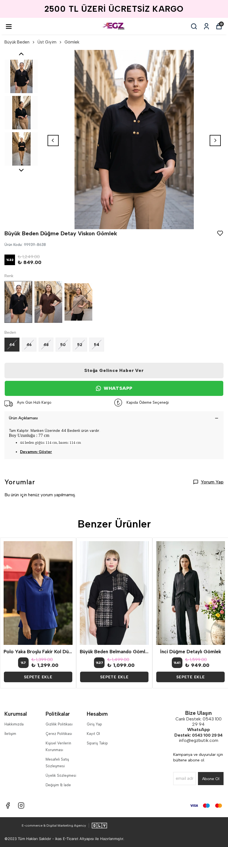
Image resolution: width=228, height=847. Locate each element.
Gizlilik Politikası (59, 724)
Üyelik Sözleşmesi (61, 775)
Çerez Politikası (59, 734)
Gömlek (72, 42)
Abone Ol (210, 778)
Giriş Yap (94, 724)
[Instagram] (21, 805)
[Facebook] (7, 805)
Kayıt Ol (93, 734)
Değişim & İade (58, 785)
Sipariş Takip (97, 743)
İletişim (10, 734)
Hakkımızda (14, 724)
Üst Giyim (47, 42)
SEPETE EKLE (38, 677)
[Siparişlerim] (206, 26)
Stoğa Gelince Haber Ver (113, 370)
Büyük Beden (16, 42)
